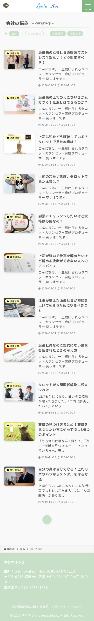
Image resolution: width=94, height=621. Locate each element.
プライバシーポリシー (67, 606)
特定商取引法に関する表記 (30, 606)
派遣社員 (75, 33)
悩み (14, 33)
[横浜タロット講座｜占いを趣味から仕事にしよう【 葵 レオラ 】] (47, 6)
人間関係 (57, 33)
